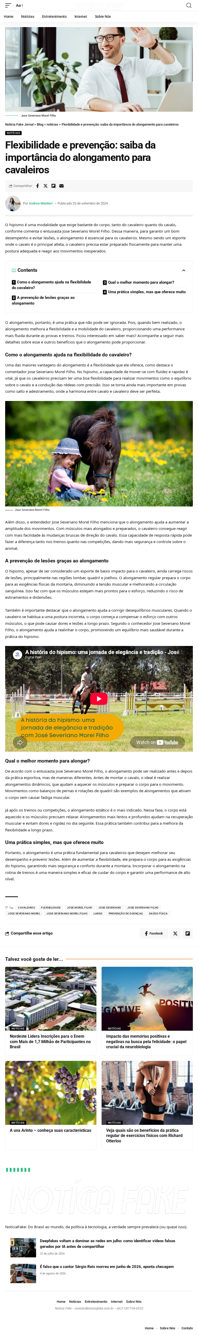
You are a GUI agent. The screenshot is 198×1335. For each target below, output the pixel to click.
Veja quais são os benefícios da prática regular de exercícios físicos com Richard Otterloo (144, 1136)
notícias (13, 133)
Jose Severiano (109, 907)
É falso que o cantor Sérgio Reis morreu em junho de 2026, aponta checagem (107, 1266)
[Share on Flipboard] (53, 186)
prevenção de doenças (126, 913)
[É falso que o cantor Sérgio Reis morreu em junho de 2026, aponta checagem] (23, 1273)
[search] (189, 5)
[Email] (61, 186)
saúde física (158, 913)
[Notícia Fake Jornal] (99, 5)
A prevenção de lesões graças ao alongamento (43, 300)
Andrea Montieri (41, 203)
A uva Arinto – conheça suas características (50, 1130)
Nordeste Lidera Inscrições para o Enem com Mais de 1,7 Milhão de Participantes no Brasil (50, 1042)
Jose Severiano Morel (24, 913)
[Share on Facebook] (37, 186)
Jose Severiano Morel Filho (66, 913)
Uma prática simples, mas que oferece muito (147, 292)
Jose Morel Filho (79, 907)
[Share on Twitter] (45, 186)
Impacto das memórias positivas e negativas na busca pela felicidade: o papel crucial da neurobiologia (146, 1042)
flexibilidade (51, 907)
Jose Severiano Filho (143, 907)
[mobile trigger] (9, 5)
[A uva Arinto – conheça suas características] (50, 1093)
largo (98, 913)
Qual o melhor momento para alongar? (141, 282)
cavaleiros (26, 907)
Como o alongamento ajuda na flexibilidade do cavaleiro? (51, 285)
